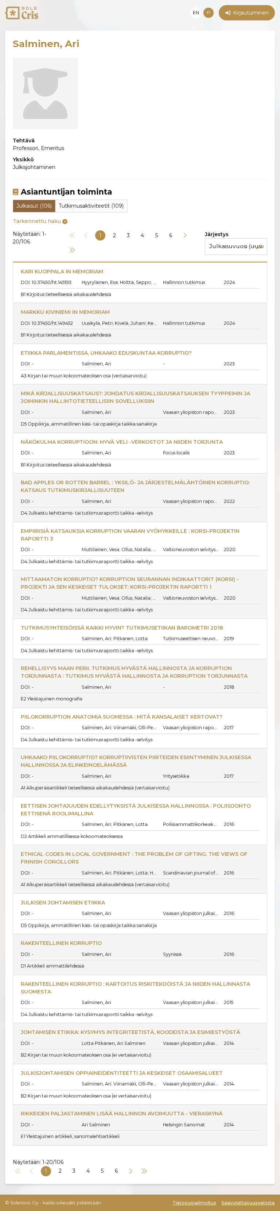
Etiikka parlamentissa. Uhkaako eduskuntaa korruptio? (106, 353)
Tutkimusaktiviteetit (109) (91, 206)
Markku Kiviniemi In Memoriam (65, 312)
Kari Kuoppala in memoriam (62, 271)
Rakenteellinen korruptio (61, 943)
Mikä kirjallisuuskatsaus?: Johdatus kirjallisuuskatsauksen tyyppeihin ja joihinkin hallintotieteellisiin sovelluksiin (136, 397)
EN (196, 12)
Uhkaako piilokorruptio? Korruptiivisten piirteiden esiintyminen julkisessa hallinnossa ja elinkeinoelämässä (137, 761)
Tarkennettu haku (37, 221)
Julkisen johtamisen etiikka (63, 902)
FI (208, 12)
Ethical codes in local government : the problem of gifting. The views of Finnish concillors (135, 858)
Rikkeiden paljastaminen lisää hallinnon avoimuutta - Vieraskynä (122, 1113)
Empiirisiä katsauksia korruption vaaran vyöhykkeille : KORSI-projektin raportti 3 (131, 535)
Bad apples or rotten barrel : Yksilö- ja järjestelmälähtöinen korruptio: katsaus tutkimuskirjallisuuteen (136, 486)
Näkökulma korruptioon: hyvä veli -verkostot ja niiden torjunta (122, 442)
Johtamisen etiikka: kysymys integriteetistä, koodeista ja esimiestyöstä (130, 1032)
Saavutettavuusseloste (248, 1203)
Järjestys (217, 234)
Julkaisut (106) (34, 206)
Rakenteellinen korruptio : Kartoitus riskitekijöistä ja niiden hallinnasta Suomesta (136, 988)
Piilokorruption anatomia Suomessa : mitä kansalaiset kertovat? (121, 717)
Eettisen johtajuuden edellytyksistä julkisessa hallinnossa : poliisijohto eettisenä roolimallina (136, 810)
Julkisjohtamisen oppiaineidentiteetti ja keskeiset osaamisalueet (122, 1073)
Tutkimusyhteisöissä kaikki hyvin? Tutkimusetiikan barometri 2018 (122, 627)
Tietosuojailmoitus (194, 1203)
